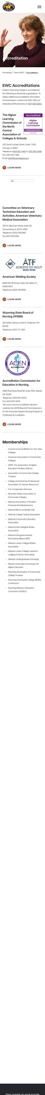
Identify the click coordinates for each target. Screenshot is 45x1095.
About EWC (19, 73)
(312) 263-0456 (35, 152)
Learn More (14, 168)
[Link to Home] (8, 6)
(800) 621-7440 (19, 152)
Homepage (7, 73)
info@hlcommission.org (18, 158)
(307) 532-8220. (35, 104)
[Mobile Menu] (38, 7)
